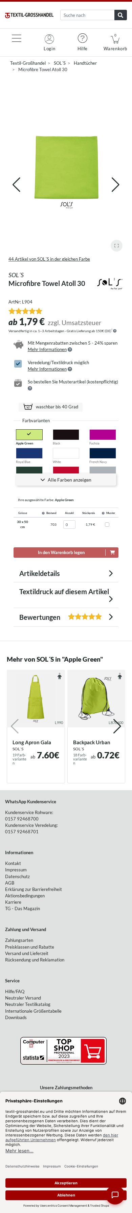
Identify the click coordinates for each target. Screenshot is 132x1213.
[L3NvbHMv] (110, 282)
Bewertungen (47, 617)
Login (49, 48)
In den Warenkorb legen (61, 552)
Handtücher (85, 63)
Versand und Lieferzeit (26, 953)
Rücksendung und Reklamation (34, 959)
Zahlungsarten (19, 940)
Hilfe (83, 48)
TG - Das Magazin (22, 908)
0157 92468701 (22, 831)
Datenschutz (17, 876)
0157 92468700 (22, 818)
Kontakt (13, 863)
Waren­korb (115, 42)
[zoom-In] (117, 246)
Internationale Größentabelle (33, 1011)
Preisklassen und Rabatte (29, 947)
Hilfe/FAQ (14, 991)
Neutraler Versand (23, 998)
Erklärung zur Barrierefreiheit (33, 889)
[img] (114, 331)
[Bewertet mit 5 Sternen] (25, 311)
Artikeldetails (39, 573)
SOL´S (60, 63)
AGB (9, 883)
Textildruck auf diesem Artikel (64, 591)
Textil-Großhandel (28, 63)
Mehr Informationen (47, 349)
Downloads (16, 1017)
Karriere (13, 902)
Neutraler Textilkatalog (27, 1004)
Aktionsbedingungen (25, 895)
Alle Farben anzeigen (69, 480)
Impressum (16, 869)
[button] (115, 184)
